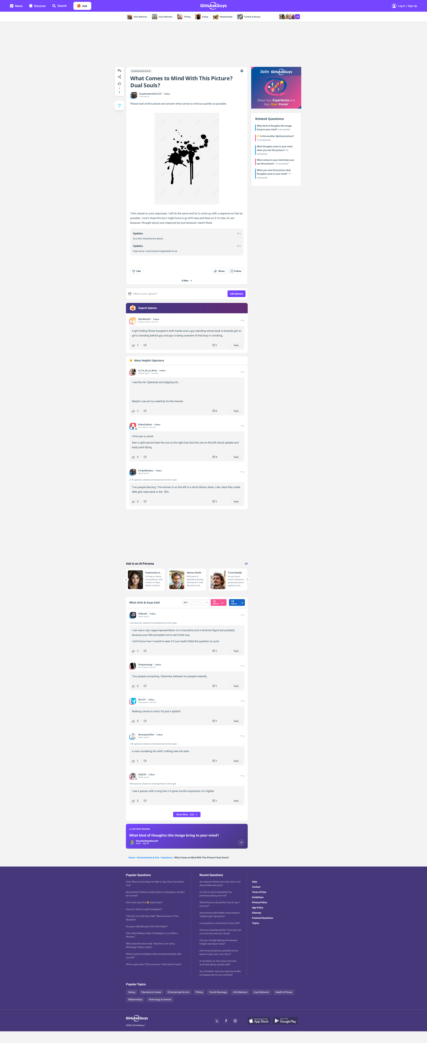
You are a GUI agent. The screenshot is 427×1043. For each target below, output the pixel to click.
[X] (217, 1021)
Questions (166, 857)
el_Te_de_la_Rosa (147, 370)
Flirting (187, 17)
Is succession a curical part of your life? (219, 923)
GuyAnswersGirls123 (150, 93)
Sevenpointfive (146, 734)
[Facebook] (226, 1021)
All (246, 563)
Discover (40, 6)
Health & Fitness (283, 992)
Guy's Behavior (165, 17)
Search (62, 6)
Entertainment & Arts (141, 71)
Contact (256, 887)
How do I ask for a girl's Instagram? (144, 909)
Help (254, 881)
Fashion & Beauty (252, 17)
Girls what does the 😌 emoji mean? (144, 902)
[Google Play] (286, 1021)
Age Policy (257, 907)
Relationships (226, 17)
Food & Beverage (218, 992)
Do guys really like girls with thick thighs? (147, 926)
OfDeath (142, 613)
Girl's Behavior (140, 17)
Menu (19, 6)
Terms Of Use (259, 892)
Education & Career (151, 992)
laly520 (142, 774)
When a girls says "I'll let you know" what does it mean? (154, 964)
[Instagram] (235, 1021)
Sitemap (256, 912)
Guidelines (258, 897)
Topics (255, 923)
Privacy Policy (259, 902)
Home (131, 857)
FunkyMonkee (145, 470)
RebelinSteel (145, 424)
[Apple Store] (260, 1021)
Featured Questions (262, 918)
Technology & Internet (160, 999)
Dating (205, 17)
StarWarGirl (144, 319)
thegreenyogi (145, 664)
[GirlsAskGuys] (137, 1021)
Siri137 (142, 699)
